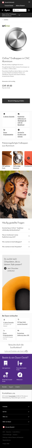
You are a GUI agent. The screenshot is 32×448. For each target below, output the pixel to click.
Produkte (5, 406)
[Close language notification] (29, 3)
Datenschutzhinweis (7, 440)
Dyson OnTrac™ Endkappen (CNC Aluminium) (9, 15)
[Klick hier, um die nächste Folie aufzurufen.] (29, 194)
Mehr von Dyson (7, 421)
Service (4, 411)
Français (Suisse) (9, 5)
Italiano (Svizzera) (20, 5)
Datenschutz (8, 432)
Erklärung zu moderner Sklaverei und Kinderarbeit (13, 437)
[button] (16, 229)
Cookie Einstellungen (7, 434)
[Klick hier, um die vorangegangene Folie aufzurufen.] (3, 194)
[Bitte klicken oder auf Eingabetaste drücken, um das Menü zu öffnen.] (2, 10)
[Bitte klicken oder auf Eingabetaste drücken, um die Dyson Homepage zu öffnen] (7, 11)
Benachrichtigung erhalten (16, 101)
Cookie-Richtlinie (16, 432)
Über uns (5, 416)
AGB (4, 432)
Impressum (15, 434)
